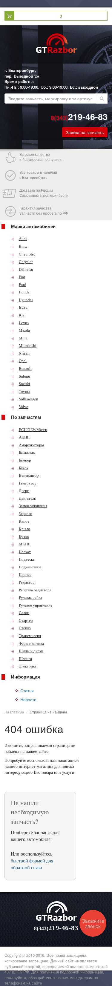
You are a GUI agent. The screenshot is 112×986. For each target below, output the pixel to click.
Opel (23, 361)
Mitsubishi (27, 345)
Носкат (25, 552)
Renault (25, 368)
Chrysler (26, 261)
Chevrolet (27, 254)
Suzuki (24, 384)
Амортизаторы (31, 445)
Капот (24, 521)
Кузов (24, 536)
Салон (24, 612)
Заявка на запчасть (85, 132)
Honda (24, 292)
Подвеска (27, 559)
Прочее (25, 574)
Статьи (27, 690)
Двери (24, 490)
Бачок (23, 468)
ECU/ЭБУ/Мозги (33, 429)
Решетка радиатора (35, 590)
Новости (28, 699)
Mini (23, 338)
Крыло (24, 529)
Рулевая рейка (30, 597)
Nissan (24, 353)
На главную (14, 711)
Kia (21, 315)
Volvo (23, 406)
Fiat (22, 277)
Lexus (24, 323)
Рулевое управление (35, 605)
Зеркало (25, 513)
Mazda (24, 330)
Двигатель (27, 498)
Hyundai (26, 300)
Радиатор (27, 582)
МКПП (24, 544)
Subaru (24, 376)
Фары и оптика (31, 643)
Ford (22, 284)
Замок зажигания (33, 506)
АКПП (24, 437)
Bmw (23, 246)
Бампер (25, 460)
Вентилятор (29, 475)
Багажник (27, 452)
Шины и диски (31, 651)
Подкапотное (30, 567)
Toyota (24, 391)
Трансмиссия (30, 635)
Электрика (27, 666)
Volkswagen (28, 399)
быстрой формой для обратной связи (32, 863)
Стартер (26, 620)
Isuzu (23, 307)
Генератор (27, 483)
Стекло (25, 628)
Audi (23, 238)
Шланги (25, 658)
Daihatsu (26, 269)
